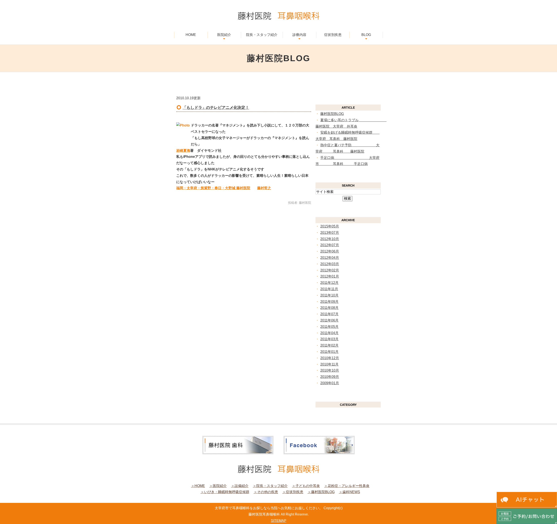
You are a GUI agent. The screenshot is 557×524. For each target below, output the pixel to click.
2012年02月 (329, 270)
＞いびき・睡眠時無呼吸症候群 (225, 492)
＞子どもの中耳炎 (306, 486)
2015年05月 (329, 226)
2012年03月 (329, 264)
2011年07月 (329, 314)
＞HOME (198, 486)
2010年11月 (329, 364)
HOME (191, 35)
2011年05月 (329, 327)
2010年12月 (329, 358)
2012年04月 (329, 257)
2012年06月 (329, 251)
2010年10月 (329, 370)
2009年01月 (329, 383)
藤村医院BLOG (332, 114)
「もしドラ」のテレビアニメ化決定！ (216, 107)
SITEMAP (278, 520)
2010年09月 (329, 377)
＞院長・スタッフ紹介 (270, 486)
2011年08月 (329, 308)
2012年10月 (329, 239)
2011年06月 (329, 320)
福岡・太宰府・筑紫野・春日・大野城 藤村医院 (213, 188)
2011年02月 (329, 345)
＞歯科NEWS (349, 492)
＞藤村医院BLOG (321, 492)
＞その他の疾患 (266, 492)
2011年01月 (329, 352)
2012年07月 (329, 245)
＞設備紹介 (239, 486)
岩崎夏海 (183, 150)
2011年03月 (329, 339)
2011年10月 (329, 295)
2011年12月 (329, 283)
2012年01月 (329, 276)
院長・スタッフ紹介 (261, 35)
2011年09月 (329, 301)
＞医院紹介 (218, 486)
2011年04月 (329, 333)
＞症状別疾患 (292, 492)
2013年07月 (329, 232)
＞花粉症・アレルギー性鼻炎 (346, 486)
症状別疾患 (333, 35)
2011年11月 (329, 289)
